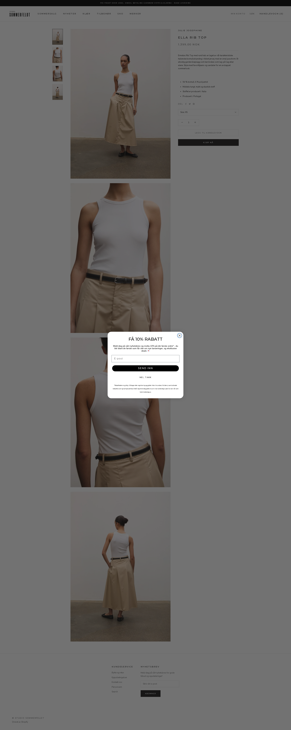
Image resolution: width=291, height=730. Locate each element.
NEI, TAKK (145, 377)
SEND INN (145, 368)
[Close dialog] (179, 335)
